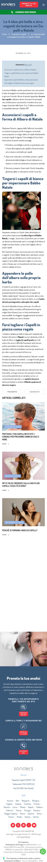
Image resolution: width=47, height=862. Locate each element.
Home (4, 34)
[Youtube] (34, 825)
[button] (23, 733)
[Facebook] (13, 825)
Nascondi (28, 65)
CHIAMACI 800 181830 (25, 12)
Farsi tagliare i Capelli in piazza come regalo (19, 83)
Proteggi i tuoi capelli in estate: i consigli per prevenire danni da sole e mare (20, 437)
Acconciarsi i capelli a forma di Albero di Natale (20, 69)
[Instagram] (18, 825)
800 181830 (37, 740)
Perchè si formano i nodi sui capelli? (19, 530)
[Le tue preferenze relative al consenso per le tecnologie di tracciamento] (4, 858)
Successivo (35, 392)
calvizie (5, 309)
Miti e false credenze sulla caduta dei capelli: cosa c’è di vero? (21, 484)
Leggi (4, 444)
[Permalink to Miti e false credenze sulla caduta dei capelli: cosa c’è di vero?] (23, 465)
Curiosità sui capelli (18, 34)
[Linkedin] (23, 825)
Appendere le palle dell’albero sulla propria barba (21, 79)
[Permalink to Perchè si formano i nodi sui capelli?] (23, 511)
